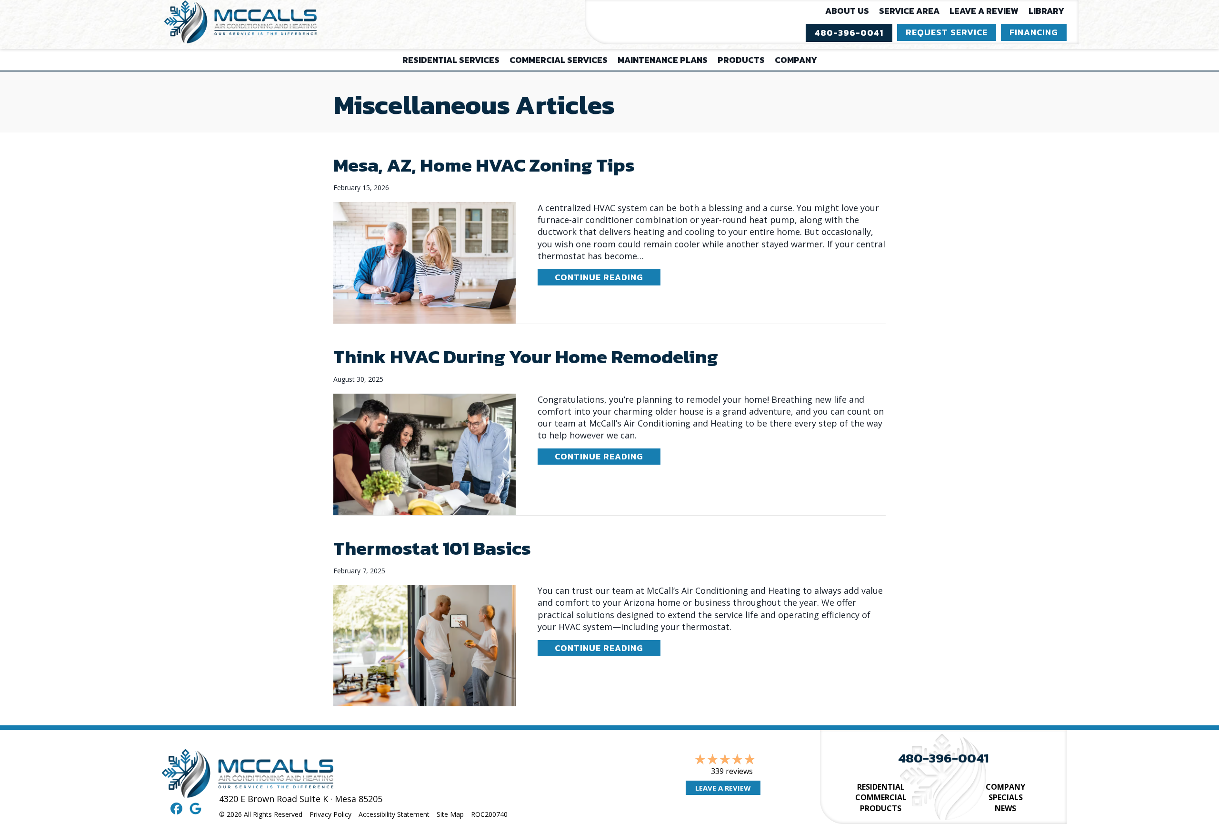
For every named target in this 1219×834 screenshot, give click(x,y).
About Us (847, 10)
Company (796, 59)
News (1005, 808)
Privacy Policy (330, 814)
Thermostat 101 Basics (432, 548)
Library (1046, 10)
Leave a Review (984, 10)
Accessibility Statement (394, 814)
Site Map (450, 814)
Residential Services (451, 59)
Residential (881, 787)
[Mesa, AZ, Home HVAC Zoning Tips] (424, 261)
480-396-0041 (943, 758)
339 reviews (732, 771)
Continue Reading (607, 277)
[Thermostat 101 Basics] (424, 645)
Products (741, 59)
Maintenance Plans (663, 59)
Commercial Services (559, 59)
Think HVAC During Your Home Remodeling (525, 356)
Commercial (881, 797)
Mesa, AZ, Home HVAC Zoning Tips (484, 165)
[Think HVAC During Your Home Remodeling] (424, 453)
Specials (1006, 797)
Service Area (909, 10)
